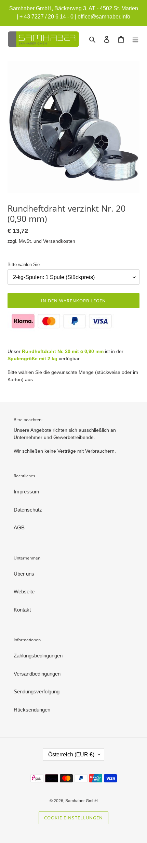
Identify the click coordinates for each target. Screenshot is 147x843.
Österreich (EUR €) (71, 754)
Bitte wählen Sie (24, 264)
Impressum (26, 491)
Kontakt (22, 610)
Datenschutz (28, 510)
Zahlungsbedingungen (38, 655)
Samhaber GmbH (81, 800)
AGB (19, 527)
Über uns (24, 574)
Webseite (24, 591)
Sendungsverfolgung (36, 691)
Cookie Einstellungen (73, 818)
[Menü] (135, 39)
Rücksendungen (32, 710)
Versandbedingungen (37, 674)
